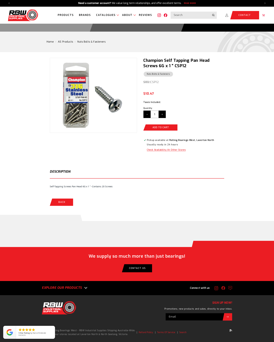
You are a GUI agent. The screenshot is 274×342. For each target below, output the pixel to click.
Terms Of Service (166, 332)
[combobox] (194, 15)
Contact (244, 15)
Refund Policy (146, 332)
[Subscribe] (227, 317)
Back (62, 202)
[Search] (213, 15)
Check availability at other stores (166, 149)
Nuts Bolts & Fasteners (91, 41)
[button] (106, 15)
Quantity (147, 108)
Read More (190, 3)
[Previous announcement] (9, 3)
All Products (65, 41)
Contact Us (137, 268)
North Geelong (109, 334)
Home (50, 41)
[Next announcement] (264, 3)
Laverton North (89, 334)
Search (182, 332)
